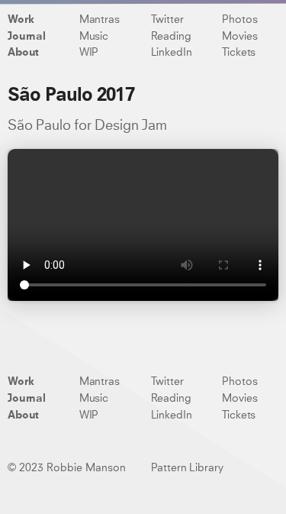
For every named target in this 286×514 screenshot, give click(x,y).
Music (93, 36)
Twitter (167, 20)
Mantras (99, 20)
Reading (171, 36)
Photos (239, 20)
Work (21, 20)
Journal (27, 36)
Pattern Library (187, 468)
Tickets (238, 52)
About (23, 52)
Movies (239, 36)
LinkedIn (171, 52)
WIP (89, 52)
